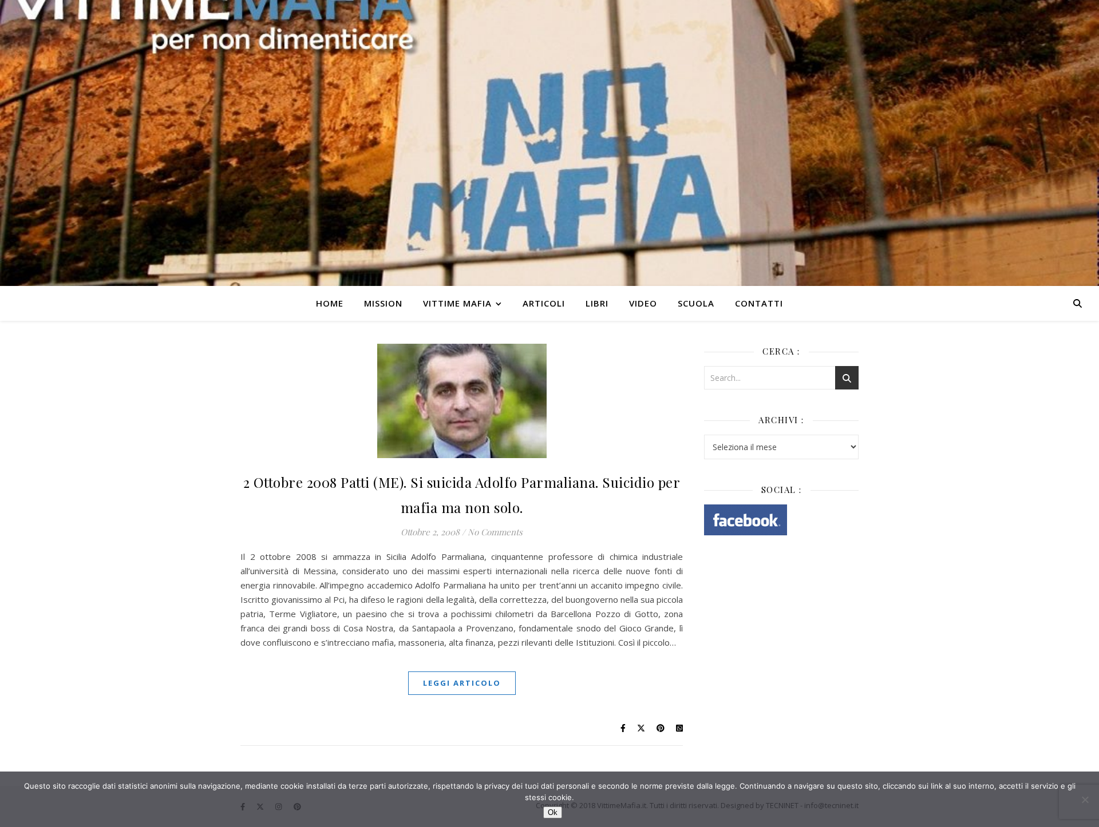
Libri (597, 303)
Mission (383, 303)
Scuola (696, 303)
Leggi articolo (462, 683)
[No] (1084, 799)
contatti (759, 303)
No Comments (495, 532)
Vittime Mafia (457, 303)
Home (329, 303)
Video (643, 303)
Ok (553, 812)
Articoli (544, 303)
